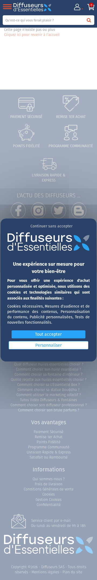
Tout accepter (48, 334)
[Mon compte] (77, 7)
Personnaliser (48, 345)
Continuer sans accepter (51, 226)
